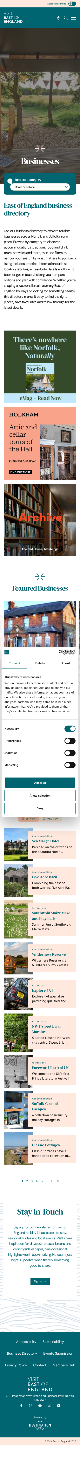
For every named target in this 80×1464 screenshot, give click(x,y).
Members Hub (64, 1365)
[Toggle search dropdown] (66, 18)
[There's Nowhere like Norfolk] (40, 367)
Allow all (40, 782)
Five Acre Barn (44, 877)
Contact (39, 1365)
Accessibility (26, 1342)
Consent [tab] (14, 663)
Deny (40, 808)
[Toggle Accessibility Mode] (72, 4)
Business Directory (22, 1353)
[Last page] (57, 1181)
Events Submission (58, 1353)
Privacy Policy (16, 1365)
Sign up (38, 1281)
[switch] (70, 741)
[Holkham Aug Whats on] (40, 443)
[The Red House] (40, 520)
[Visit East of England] (13, 17)
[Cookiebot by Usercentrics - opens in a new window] (59, 652)
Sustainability (53, 1342)
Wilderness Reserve (49, 954)
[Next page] (50, 1181)
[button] (73, 17)
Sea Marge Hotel (45, 841)
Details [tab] (40, 663)
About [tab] (65, 663)
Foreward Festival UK (50, 1067)
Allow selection (40, 795)
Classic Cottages (46, 1145)
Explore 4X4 (42, 990)
